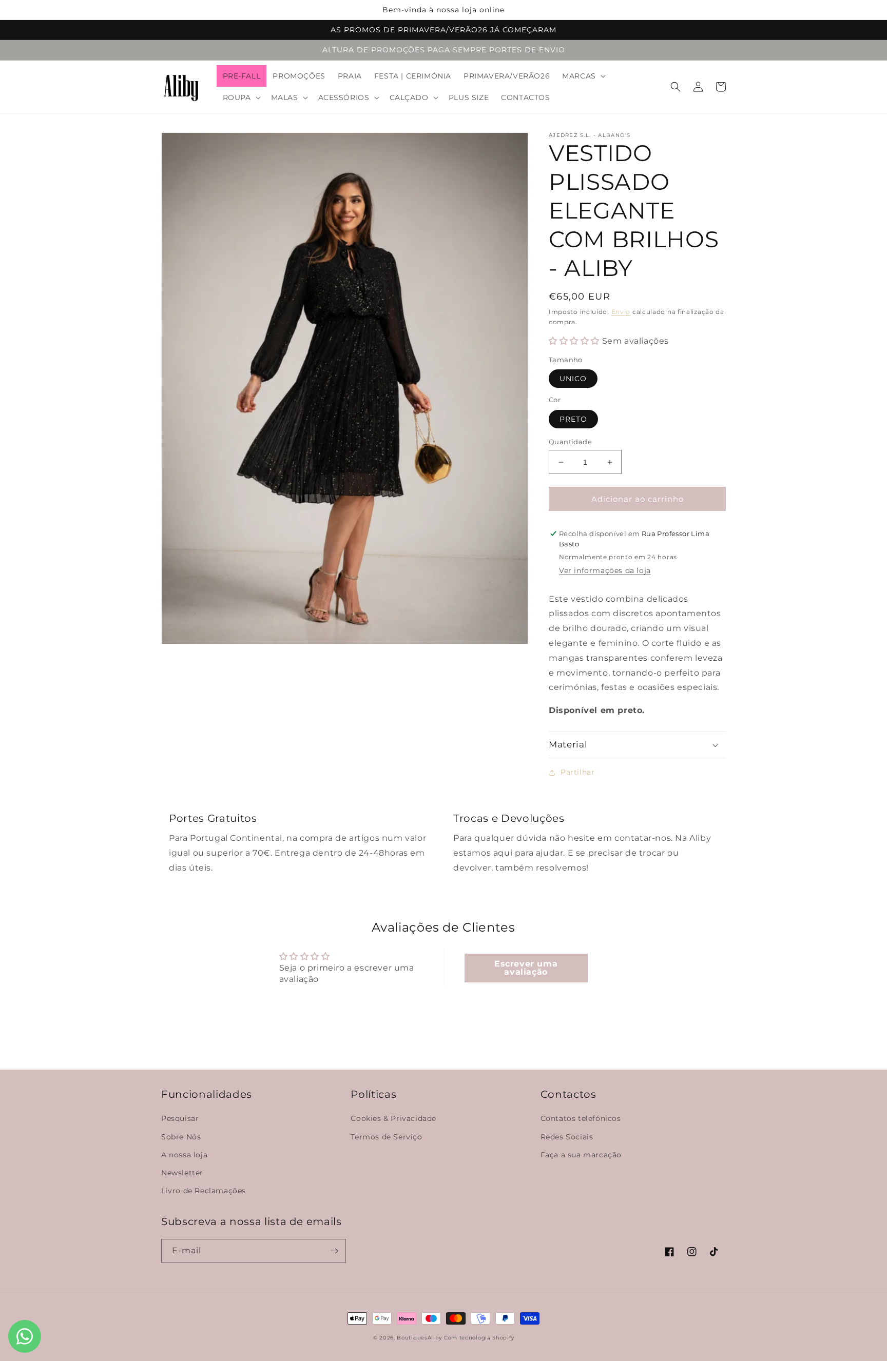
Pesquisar (180, 1118)
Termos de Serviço (386, 1136)
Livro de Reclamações (203, 1190)
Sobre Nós (181, 1136)
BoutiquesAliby (419, 1337)
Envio (621, 311)
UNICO (573, 378)
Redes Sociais (567, 1136)
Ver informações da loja (605, 570)
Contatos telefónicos (581, 1118)
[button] (583, 76)
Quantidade (570, 442)
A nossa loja (184, 1154)
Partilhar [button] (577, 772)
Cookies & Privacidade (393, 1118)
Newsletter (182, 1172)
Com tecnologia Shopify (479, 1337)
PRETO (573, 419)
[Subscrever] (334, 1251)
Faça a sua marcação (581, 1154)
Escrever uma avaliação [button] (525, 968)
